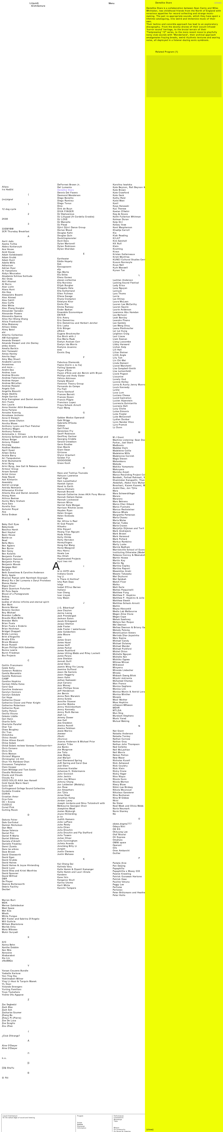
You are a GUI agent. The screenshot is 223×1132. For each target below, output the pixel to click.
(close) (218, 2)
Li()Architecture (38, 4)
